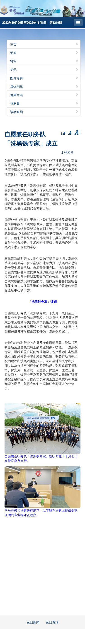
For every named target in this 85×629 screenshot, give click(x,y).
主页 (13, 44)
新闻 (13, 52)
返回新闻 (33, 622)
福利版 (15, 103)
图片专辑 (16, 78)
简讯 (13, 69)
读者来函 (16, 111)
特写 (13, 61)
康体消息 (16, 86)
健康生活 (16, 95)
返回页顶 (52, 622)
